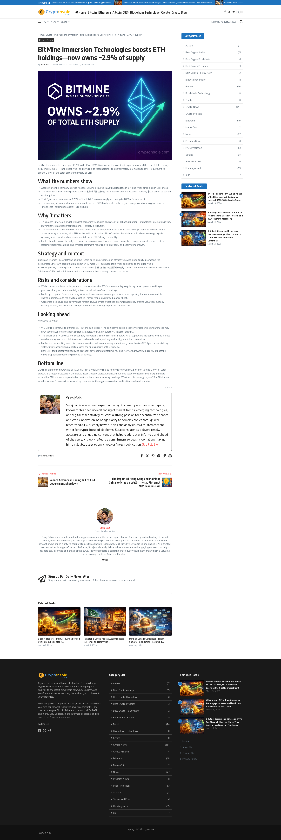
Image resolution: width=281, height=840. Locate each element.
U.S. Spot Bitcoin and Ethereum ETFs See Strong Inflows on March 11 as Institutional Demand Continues (224, 722)
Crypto (165, 12)
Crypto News (52, 34)
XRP (126, 12)
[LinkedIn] (106, 560)
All (45, 21)
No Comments (60, 64)
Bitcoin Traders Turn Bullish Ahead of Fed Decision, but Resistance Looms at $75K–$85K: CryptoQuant (224, 196)
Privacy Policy (189, 759)
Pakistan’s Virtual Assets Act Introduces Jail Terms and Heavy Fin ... (104, 640)
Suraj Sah (45, 64)
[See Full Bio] (160, 444)
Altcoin (117, 12)
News (53, 21)
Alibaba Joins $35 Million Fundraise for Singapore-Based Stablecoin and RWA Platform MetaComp (225, 215)
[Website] (103, 560)
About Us (187, 747)
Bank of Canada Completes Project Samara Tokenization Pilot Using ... (146, 640)
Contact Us (188, 753)
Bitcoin (92, 12)
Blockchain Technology (145, 12)
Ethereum (104, 12)
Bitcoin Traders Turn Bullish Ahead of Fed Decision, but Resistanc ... (59, 640)
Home (41, 34)
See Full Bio (150, 444)
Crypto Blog (179, 12)
